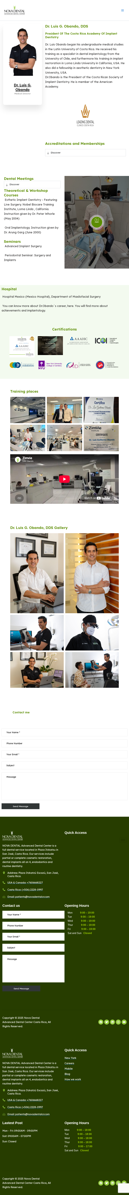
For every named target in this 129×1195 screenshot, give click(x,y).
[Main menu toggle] (122, 10)
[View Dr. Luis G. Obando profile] (22, 80)
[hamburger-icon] (123, 840)
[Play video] (96, 222)
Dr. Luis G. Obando (22, 87)
